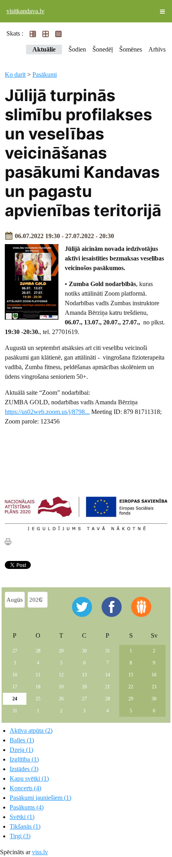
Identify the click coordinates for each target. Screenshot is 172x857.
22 (130, 687)
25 (38, 699)
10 (14, 675)
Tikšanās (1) (25, 826)
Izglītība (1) (24, 759)
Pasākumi (44, 74)
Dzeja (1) (21, 749)
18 (38, 687)
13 (84, 675)
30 (84, 651)
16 (154, 675)
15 (130, 675)
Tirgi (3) (20, 836)
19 (61, 687)
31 (107, 651)
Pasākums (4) (27, 807)
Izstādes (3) (24, 769)
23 (154, 687)
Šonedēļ (102, 49)
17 (14, 687)
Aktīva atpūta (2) (31, 730)
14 (107, 675)
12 (61, 675)
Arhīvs (157, 49)
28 (38, 651)
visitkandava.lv (25, 11)
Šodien (77, 49)
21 (107, 687)
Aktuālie (44, 49)
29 (61, 651)
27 (14, 651)
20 (84, 687)
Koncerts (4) (25, 788)
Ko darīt (15, 74)
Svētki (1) (22, 816)
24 (14, 699)
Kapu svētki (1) (29, 778)
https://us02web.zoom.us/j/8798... (47, 411)
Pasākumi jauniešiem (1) (40, 797)
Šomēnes (130, 49)
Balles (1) (22, 740)
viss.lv (40, 852)
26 (61, 699)
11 (38, 675)
